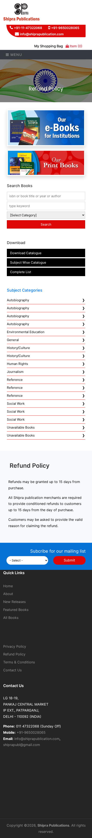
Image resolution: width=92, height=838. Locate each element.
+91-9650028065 (65, 28)
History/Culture (18, 348)
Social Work (16, 403)
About (8, 594)
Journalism (15, 372)
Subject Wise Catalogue (28, 262)
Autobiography (18, 300)
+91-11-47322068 (28, 28)
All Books (10, 617)
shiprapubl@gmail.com (21, 745)
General (13, 340)
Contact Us (12, 670)
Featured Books (15, 609)
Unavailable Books (21, 427)
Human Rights (17, 364)
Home (8, 586)
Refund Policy (14, 654)
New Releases (14, 602)
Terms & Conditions (19, 662)
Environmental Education (26, 332)
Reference (15, 380)
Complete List (20, 272)
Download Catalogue (26, 253)
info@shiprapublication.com (42, 34)
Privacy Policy (14, 646)
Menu (15, 54)
